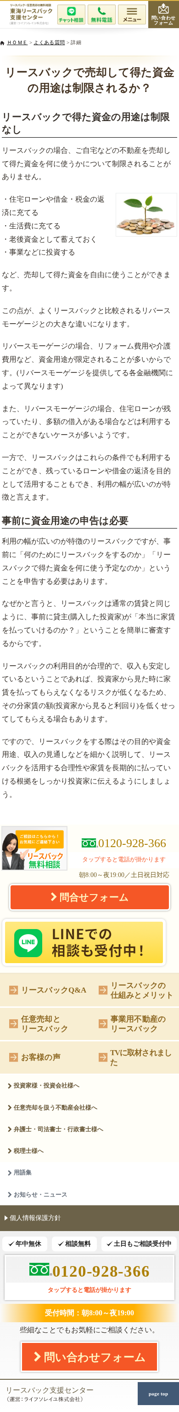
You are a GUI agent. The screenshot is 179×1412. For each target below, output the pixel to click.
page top (158, 1393)
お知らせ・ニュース (40, 1194)
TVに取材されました (141, 1057)
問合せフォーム (94, 897)
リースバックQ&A (54, 989)
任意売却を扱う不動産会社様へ (55, 1107)
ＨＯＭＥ (17, 42)
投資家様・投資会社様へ (46, 1085)
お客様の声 (41, 1057)
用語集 (23, 1172)
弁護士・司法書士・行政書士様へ (58, 1129)
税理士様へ (29, 1150)
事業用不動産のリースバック (138, 1023)
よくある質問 (49, 42)
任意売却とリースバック (44, 1023)
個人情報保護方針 (35, 1217)
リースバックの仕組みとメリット (142, 990)
